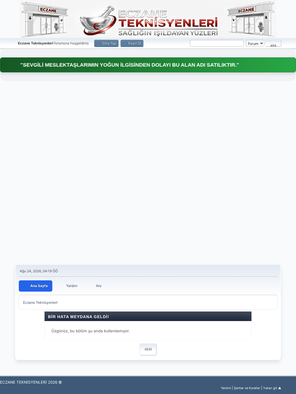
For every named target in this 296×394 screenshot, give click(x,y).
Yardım (226, 388)
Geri (148, 349)
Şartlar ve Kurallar (247, 388)
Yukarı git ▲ (272, 388)
